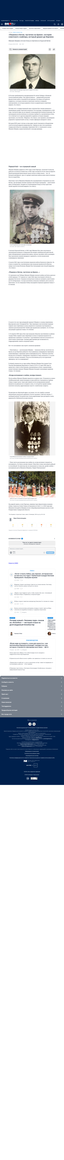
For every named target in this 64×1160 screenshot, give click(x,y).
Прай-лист (5, 694)
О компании (5, 698)
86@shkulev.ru (39, 737)
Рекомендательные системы (32, 755)
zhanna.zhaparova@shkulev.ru (26, 744)
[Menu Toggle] (2, 24)
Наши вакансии (6, 702)
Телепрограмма (29, 20)
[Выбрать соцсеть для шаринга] (53, 49)
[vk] (34, 724)
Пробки (58, 20)
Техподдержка (6, 706)
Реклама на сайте (7, 690)
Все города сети (7, 714)
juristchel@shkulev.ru (47, 738)
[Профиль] (62, 24)
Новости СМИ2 (13, 563)
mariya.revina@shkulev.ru (27, 746)
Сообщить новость (8, 682)
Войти (14, 553)
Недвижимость (5, 20)
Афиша (37, 20)
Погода (21, 20)
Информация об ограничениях (32, 751)
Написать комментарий (20, 49)
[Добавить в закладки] (49, 49)
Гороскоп (43, 20)
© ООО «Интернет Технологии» (32, 774)
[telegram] (30, 724)
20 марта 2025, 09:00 (13, 44)
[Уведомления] (58, 24)
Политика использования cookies (32, 753)
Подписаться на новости (9, 678)
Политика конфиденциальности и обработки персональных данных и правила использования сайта (32, 757)
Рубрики (4, 686)
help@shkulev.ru (35, 739)
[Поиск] (55, 24)
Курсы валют (51, 20)
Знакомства (14, 20)
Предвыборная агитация (9, 710)
